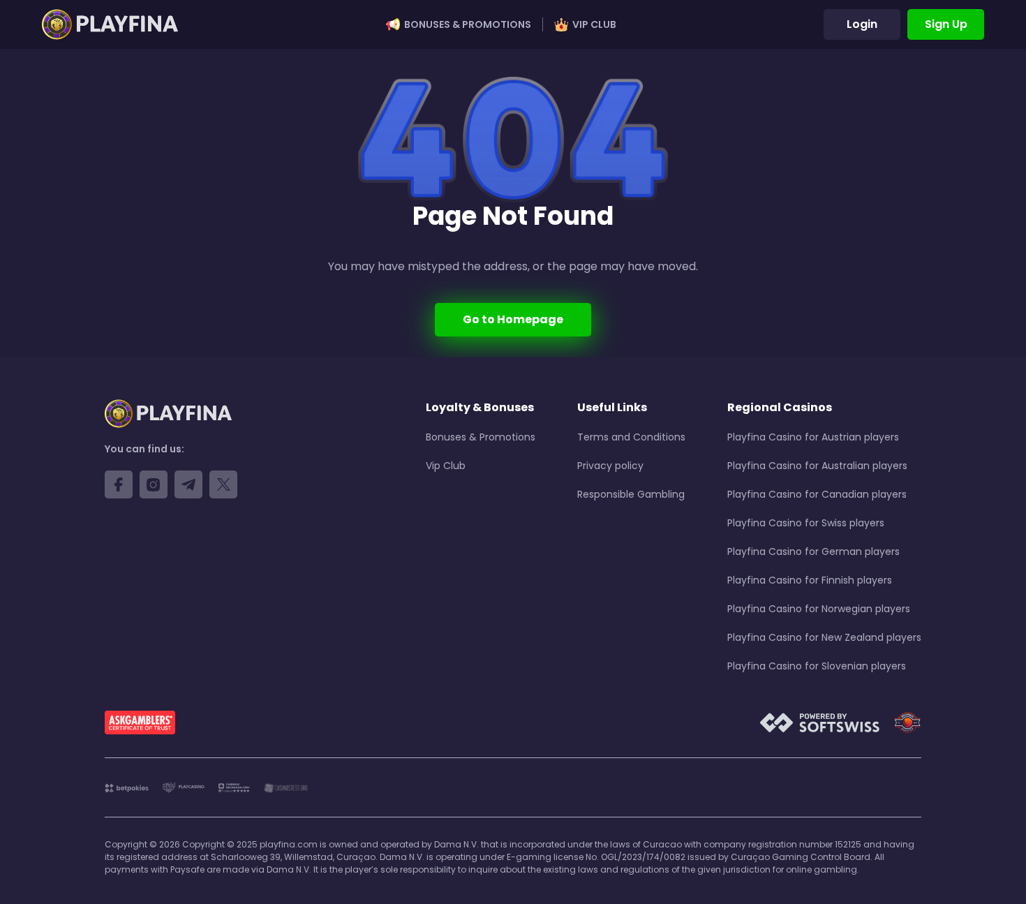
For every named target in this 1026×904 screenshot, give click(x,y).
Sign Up (946, 24)
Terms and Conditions (631, 437)
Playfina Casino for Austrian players (813, 437)
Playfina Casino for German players (813, 551)
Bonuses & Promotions (467, 24)
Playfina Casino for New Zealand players (824, 637)
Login (862, 24)
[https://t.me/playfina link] (188, 484)
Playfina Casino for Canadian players (817, 494)
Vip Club (446, 466)
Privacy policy (610, 466)
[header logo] (110, 24)
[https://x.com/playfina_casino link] (223, 484)
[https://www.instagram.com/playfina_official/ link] (154, 484)
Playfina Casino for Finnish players (809, 580)
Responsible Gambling (631, 494)
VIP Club (594, 24)
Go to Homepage (513, 319)
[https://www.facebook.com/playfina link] (119, 484)
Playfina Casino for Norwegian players (818, 609)
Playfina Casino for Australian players (817, 466)
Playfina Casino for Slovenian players (816, 666)
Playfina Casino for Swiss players (805, 523)
